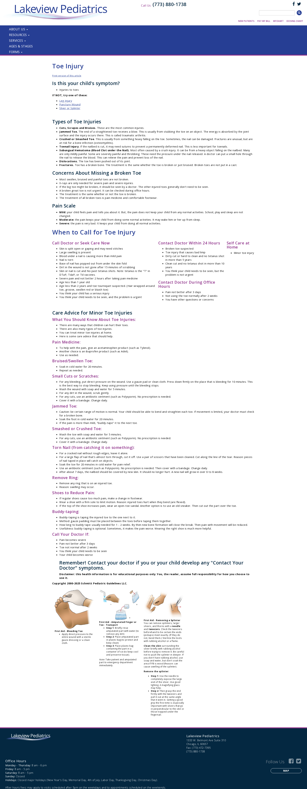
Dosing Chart (295, 21)
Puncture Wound (69, 104)
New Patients (246, 21)
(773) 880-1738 (170, 4)
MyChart (278, 21)
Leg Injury (65, 100)
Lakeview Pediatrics (202, 736)
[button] (60, 29)
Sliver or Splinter (69, 108)
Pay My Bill (263, 21)
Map (286, 770)
